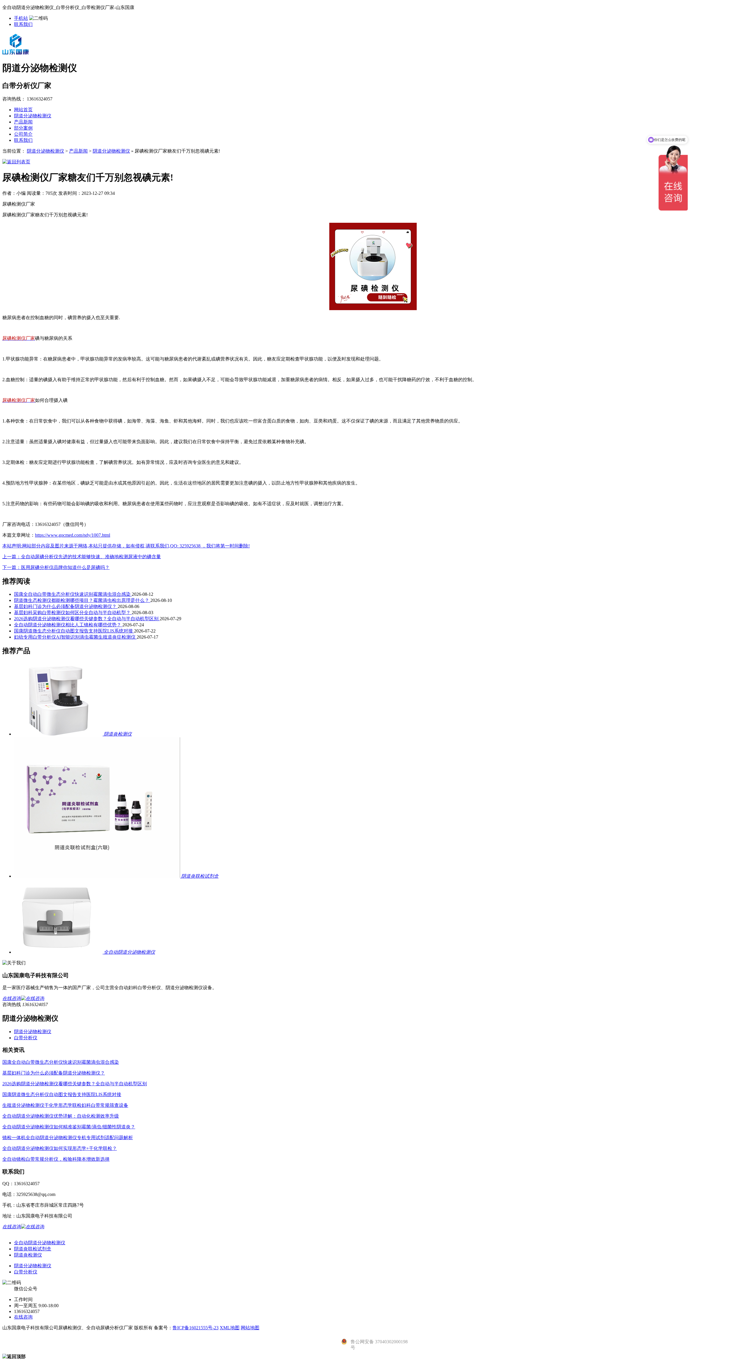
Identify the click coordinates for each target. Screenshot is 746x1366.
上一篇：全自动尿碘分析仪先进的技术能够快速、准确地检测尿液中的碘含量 (81, 556)
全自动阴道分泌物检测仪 (39, 1242)
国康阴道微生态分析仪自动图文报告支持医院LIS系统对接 (74, 630)
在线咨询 (23, 1316)
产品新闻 (23, 121)
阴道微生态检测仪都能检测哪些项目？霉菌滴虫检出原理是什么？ (82, 600)
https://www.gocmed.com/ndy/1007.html (72, 535)
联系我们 (23, 24)
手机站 (21, 18)
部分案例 (23, 128)
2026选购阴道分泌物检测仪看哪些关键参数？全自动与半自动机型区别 (87, 618)
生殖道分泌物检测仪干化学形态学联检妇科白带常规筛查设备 (65, 1105)
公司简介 (23, 134)
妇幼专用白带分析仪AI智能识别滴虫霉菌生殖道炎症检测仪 (75, 637)
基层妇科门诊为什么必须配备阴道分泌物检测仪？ (66, 606)
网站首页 (23, 109)
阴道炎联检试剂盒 (32, 1248)
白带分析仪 (25, 1037)
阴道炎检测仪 (28, 1254)
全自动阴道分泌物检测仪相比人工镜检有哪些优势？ (68, 624)
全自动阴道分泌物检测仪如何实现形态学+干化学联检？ (59, 1148)
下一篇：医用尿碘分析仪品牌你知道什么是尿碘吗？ (56, 567)
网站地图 (250, 1327)
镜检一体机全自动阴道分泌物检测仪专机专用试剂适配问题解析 (67, 1137)
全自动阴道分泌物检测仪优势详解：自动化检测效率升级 (60, 1116)
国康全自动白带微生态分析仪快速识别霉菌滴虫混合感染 (73, 594)
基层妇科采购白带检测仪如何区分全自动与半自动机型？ (73, 612)
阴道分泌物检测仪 (32, 115)
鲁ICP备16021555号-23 (196, 1327)
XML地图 (230, 1327)
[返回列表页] (16, 161)
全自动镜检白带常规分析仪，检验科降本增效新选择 (56, 1159)
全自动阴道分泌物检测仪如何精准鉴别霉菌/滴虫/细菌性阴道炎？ (68, 1126)
